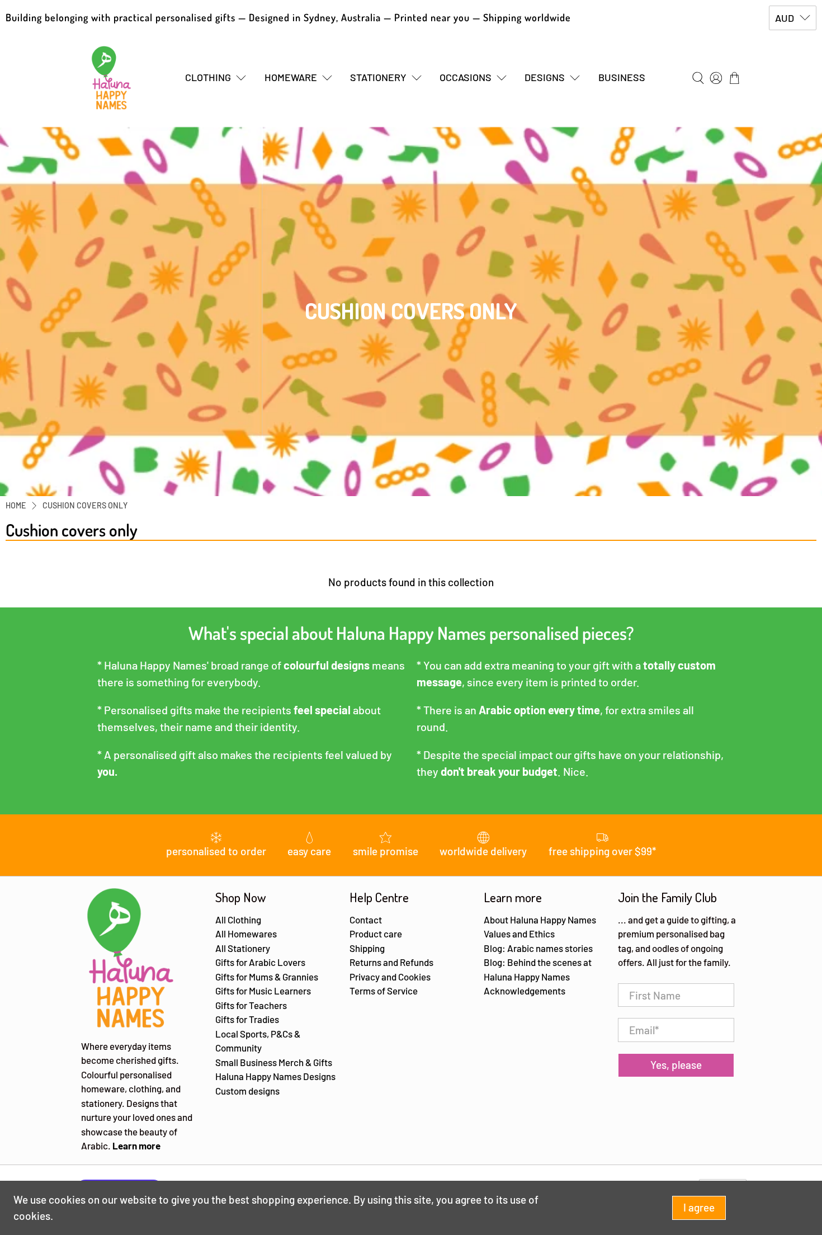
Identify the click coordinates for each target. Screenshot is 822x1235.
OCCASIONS (466, 77)
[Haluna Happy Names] (111, 78)
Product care (375, 933)
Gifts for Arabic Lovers (260, 962)
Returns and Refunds (391, 962)
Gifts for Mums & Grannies (266, 976)
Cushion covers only (84, 506)
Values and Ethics (519, 933)
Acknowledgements (524, 990)
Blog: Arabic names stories (538, 948)
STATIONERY (378, 77)
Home (16, 506)
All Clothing (238, 919)
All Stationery (242, 948)
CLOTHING (208, 77)
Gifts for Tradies (247, 1019)
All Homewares (246, 933)
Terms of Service (383, 990)
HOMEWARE (290, 77)
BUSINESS (621, 77)
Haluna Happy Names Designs (275, 1076)
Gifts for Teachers (251, 1005)
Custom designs (247, 1090)
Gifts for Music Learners (263, 990)
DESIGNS (545, 77)
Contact (365, 919)
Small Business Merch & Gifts (273, 1062)
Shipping (367, 948)
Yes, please (676, 1064)
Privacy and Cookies (390, 976)
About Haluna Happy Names (540, 919)
